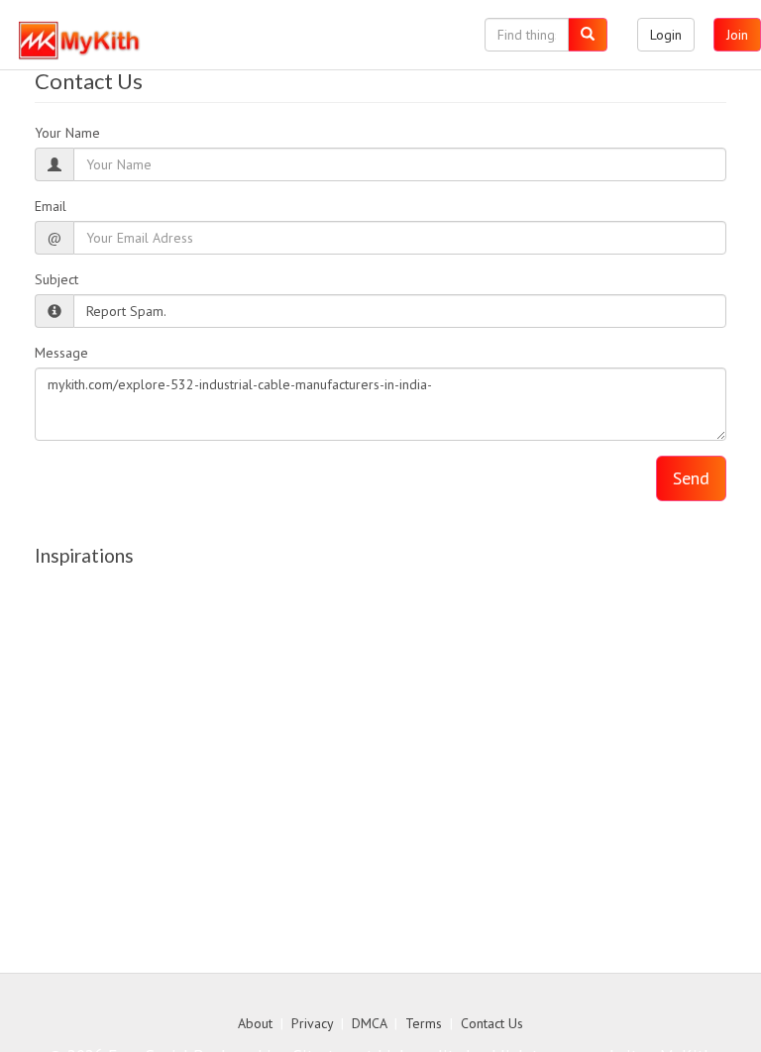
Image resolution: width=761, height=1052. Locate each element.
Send (691, 478)
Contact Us (492, 1023)
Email (50, 206)
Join (737, 35)
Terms (423, 1023)
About (255, 1023)
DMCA (369, 1023)
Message (61, 353)
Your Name (67, 133)
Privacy (312, 1023)
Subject (56, 279)
